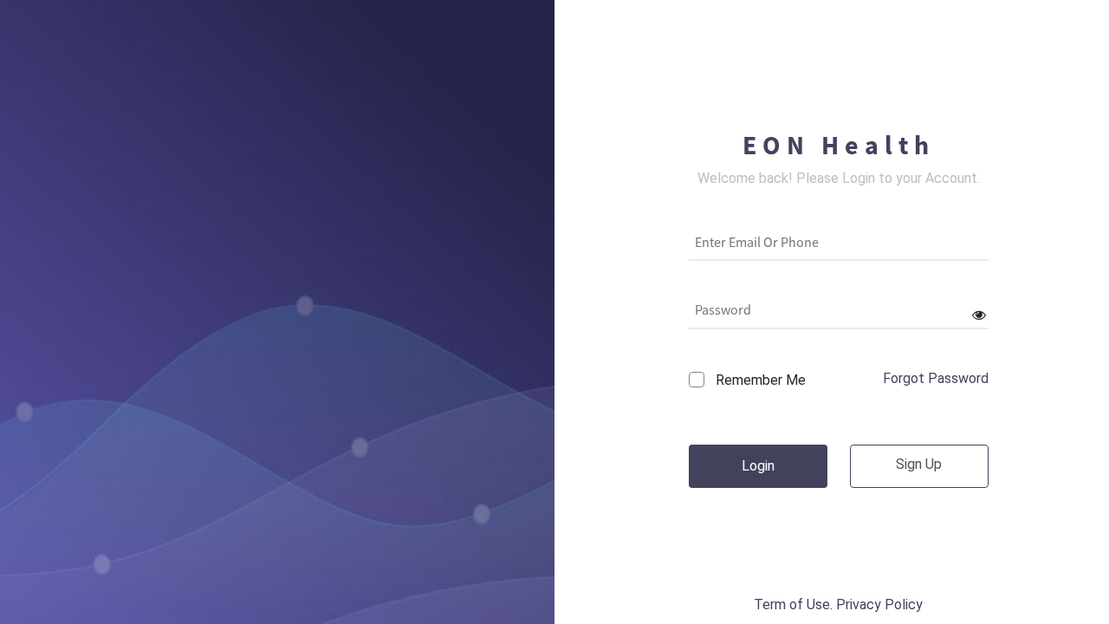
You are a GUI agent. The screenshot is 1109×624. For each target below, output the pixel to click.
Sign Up (919, 464)
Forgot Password (936, 378)
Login (758, 466)
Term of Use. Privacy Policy (838, 604)
